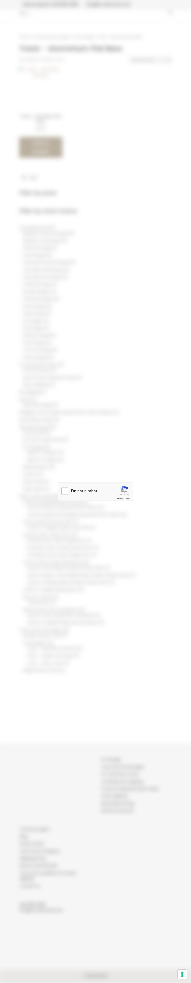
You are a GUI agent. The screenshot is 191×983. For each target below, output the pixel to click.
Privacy (119, 499)
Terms (128, 499)
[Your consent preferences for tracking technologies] (182, 974)
